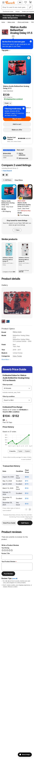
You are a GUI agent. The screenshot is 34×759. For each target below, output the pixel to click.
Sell (20, 2)
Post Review (8, 574)
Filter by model (7, 384)
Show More (5, 359)
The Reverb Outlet (8, 11)
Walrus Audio (17, 332)
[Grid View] (3, 174)
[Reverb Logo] (10, 2)
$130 (26, 488)
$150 (26, 498)
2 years (27, 451)
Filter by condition (9, 396)
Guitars (17, 11)
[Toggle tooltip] (9, 50)
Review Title (6, 553)
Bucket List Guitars (11, 138)
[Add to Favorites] (13, 36)
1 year (20, 451)
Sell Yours (25, 523)
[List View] (6, 174)
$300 (27, 477)
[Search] (30, 7)
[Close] (23, 108)
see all (14, 578)
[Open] (29, 388)
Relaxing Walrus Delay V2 (24, 260)
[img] (21, 138)
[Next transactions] (29, 509)
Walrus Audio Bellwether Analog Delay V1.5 (16, 87)
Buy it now (17, 119)
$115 (26, 481)
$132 (26, 493)
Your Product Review (8, 561)
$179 (26, 484)
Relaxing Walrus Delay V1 (8, 260)
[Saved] (25, 2)
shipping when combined (13, 99)
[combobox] (15, 388)
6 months (12, 451)
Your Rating (5, 548)
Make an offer (17, 130)
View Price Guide (9, 523)
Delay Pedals (17, 356)
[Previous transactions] (26, 509)
